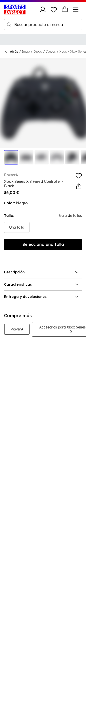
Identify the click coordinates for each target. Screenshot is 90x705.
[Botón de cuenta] (42, 9)
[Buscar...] (9, 24)
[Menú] (75, 9)
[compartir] (78, 186)
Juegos (51, 51)
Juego (38, 51)
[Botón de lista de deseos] (53, 9)
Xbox (63, 51)
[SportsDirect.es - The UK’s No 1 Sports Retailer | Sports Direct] (15, 10)
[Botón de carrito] (64, 9)
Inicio (26, 51)
